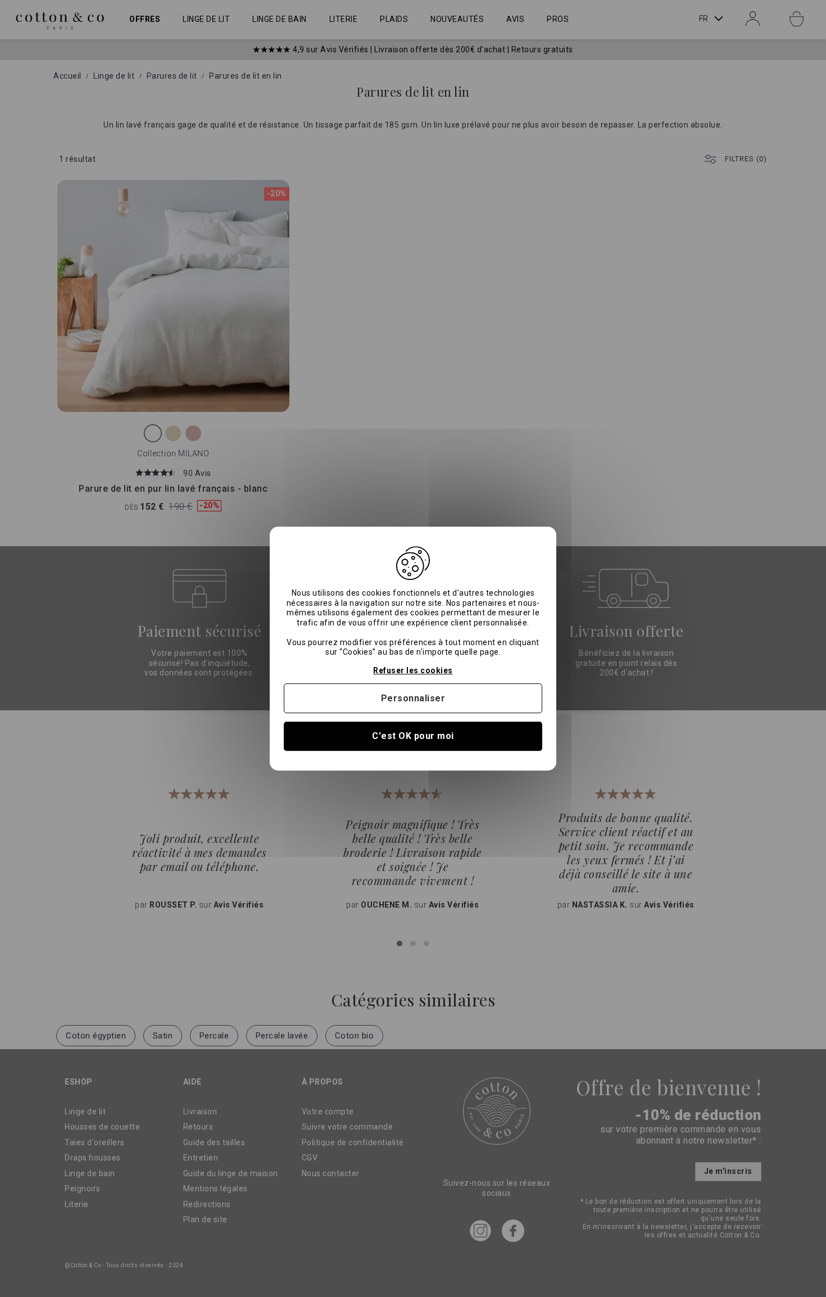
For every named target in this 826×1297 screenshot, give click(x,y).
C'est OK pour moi (413, 736)
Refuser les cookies (413, 670)
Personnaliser (413, 698)
